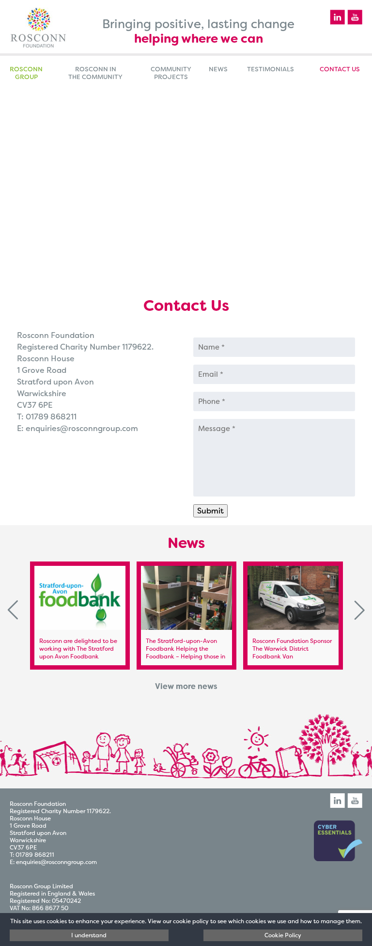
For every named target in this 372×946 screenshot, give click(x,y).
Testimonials (270, 69)
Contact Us (340, 69)
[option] (80, 615)
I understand (89, 935)
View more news (186, 686)
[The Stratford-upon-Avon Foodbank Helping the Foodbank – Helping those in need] (186, 598)
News (218, 69)
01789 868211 (51, 417)
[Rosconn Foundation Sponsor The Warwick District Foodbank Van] (293, 598)
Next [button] (359, 610)
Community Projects (171, 73)
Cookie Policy (282, 935)
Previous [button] (12, 610)
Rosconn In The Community (95, 73)
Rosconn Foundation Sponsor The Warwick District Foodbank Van (292, 648)
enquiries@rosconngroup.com (82, 428)
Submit (210, 511)
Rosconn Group (26, 73)
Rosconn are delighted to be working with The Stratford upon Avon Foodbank (78, 648)
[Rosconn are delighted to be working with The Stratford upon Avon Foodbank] (79, 598)
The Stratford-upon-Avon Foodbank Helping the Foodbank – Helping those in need (185, 652)
